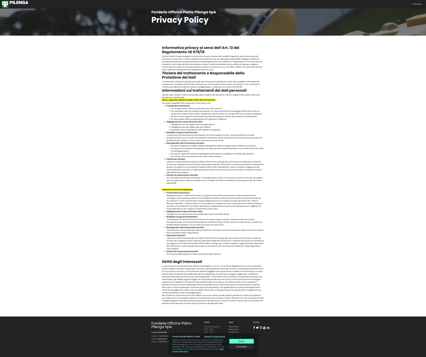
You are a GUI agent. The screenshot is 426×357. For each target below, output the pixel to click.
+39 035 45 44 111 (165, 336)
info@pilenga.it (161, 339)
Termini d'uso (234, 327)
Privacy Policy (234, 329)
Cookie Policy (234, 332)
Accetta (241, 341)
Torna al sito (417, 4)
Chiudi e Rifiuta (241, 347)
